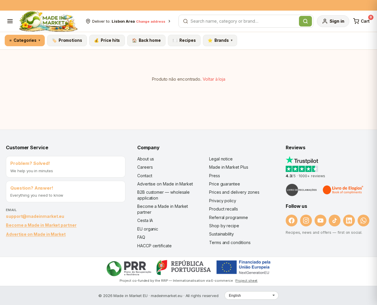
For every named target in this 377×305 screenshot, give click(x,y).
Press (214, 175)
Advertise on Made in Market (36, 234)
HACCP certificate (154, 245)
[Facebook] (291, 220)
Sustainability (221, 233)
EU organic (147, 228)
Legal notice (221, 158)
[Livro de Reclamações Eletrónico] (301, 189)
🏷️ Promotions (67, 40)
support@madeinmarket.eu (35, 216)
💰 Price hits (107, 40)
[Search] (305, 21)
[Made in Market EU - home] (48, 21)
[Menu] (10, 21)
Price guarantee (224, 183)
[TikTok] (334, 220)
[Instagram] (306, 220)
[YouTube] (320, 220)
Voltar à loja (214, 79)
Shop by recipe (224, 225)
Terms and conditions (230, 242)
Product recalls (223, 208)
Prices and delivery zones (234, 192)
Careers (145, 167)
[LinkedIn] (349, 220)
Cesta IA (145, 220)
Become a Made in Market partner (41, 225)
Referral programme (228, 217)
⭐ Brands (220, 40)
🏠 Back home (146, 40)
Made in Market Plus (228, 167)
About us (145, 158)
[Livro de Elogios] (343, 190)
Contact (144, 175)
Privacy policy (222, 200)
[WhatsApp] (363, 220)
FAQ (141, 237)
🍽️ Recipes (184, 40)
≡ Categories (24, 40)
